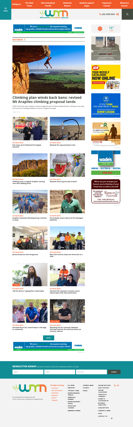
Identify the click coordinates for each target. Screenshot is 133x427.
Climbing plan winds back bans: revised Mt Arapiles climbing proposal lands (46, 99)
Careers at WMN (104, 410)
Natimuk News (17, 143)
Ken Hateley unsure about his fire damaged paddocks (66, 219)
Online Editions (104, 385)
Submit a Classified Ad (103, 400)
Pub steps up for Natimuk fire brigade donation (26, 146)
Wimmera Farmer (124, 4)
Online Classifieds (102, 391)
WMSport (16, 4)
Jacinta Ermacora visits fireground (25, 254)
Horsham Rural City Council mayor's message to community (29, 328)
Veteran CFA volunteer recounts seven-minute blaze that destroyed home (65, 292)
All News (71, 385)
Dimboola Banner (67, 4)
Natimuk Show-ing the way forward (63, 181)
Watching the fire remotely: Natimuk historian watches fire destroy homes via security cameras (65, 329)
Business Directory (102, 404)
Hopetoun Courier (106, 4)
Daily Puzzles (103, 388)
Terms (14, 399)
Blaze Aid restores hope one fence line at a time (66, 255)
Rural (85, 390)
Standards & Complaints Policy (34, 399)
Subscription (103, 408)
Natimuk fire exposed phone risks (62, 145)
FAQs (100, 413)
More (48, 338)
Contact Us (102, 416)
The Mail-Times (29, 4)
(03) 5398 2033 (108, 14)
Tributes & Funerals (102, 395)
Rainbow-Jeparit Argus (86, 4)
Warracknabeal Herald (48, 4)
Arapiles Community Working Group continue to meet (29, 219)
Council (86, 388)
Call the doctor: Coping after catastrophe (28, 291)
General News (88, 385)
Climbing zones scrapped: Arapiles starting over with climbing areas (28, 182)
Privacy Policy (21, 399)
